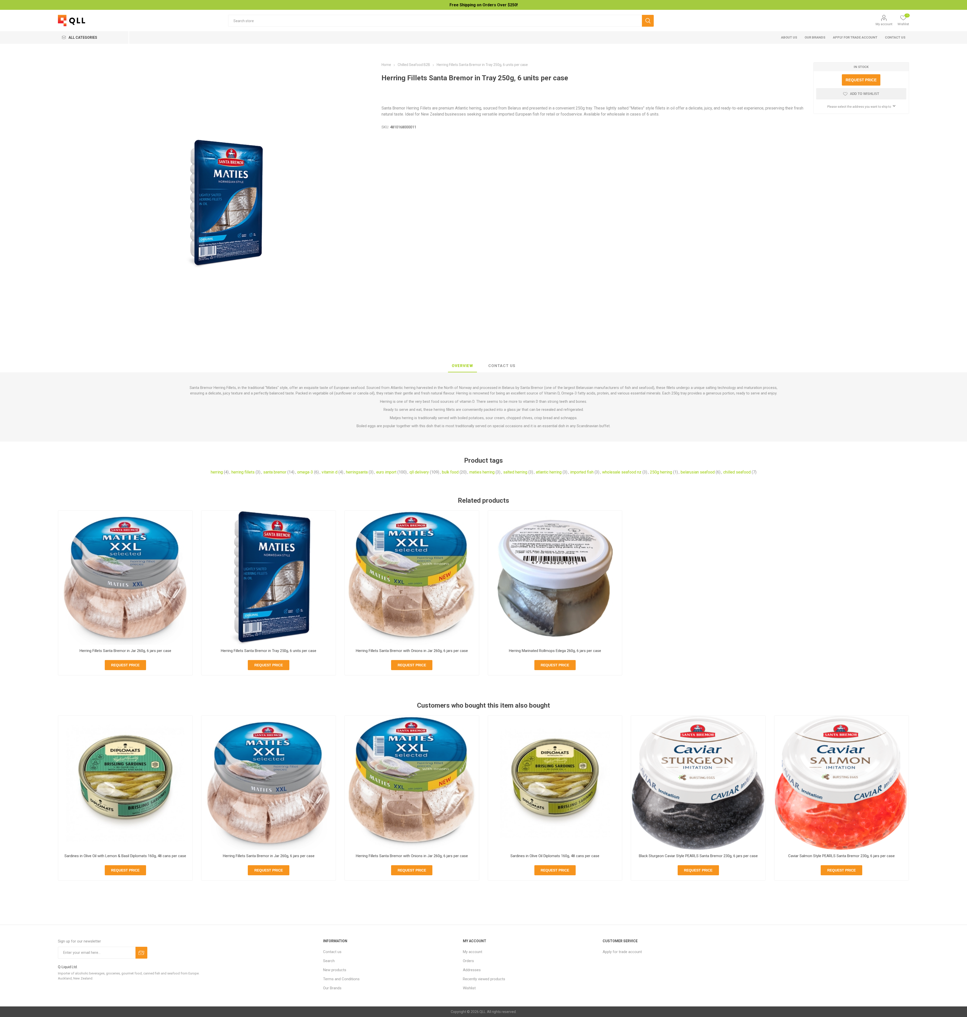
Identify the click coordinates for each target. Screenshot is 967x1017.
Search (648, 21)
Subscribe (141, 953)
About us (789, 37)
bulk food (450, 472)
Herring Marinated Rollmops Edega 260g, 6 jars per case (555, 650)
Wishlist (469, 988)
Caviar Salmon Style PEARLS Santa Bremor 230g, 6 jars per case (841, 856)
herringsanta (357, 472)
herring (217, 472)
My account (884, 24)
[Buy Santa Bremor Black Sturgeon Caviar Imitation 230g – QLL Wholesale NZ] (698, 783)
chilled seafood (737, 472)
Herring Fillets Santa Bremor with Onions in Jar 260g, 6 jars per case (412, 650)
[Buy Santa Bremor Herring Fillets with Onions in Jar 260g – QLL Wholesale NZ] (412, 578)
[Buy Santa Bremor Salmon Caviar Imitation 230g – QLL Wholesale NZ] (841, 783)
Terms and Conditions (341, 979)
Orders (468, 961)
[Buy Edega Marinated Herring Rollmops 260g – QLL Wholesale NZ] (555, 578)
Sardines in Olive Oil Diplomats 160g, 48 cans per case (554, 856)
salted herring (515, 472)
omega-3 (305, 472)
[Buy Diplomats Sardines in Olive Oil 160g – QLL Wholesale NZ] (555, 783)
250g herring (661, 472)
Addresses (472, 970)
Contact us (895, 37)
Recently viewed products (484, 979)
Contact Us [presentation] (501, 366)
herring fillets (243, 472)
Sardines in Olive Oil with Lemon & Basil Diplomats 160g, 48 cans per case (125, 856)
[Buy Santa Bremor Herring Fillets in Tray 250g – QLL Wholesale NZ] (268, 578)
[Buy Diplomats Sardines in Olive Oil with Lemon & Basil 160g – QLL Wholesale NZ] (125, 783)
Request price (861, 80)
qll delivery (419, 472)
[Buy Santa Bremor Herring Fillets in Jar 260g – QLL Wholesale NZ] (125, 578)
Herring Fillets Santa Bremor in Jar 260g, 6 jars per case (125, 650)
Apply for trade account (855, 37)
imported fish (582, 472)
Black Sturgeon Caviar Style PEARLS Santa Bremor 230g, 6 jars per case (698, 856)
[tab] (462, 366)
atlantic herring (549, 472)
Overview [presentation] (462, 366)
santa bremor (274, 472)
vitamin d (329, 472)
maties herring (482, 472)
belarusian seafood (698, 472)
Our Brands (815, 37)
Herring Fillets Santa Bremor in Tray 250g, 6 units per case (268, 650)
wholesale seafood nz (621, 472)
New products (334, 970)
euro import (386, 472)
